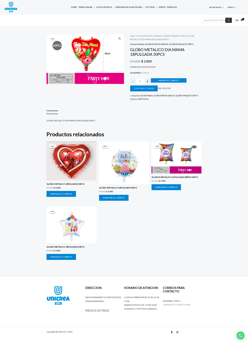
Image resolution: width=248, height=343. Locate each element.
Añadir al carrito (168, 80)
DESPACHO (172, 7)
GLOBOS (158, 36)
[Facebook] (172, 332)
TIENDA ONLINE (85, 7)
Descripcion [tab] (52, 113)
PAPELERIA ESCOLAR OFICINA (129, 7)
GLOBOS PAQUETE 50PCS (175, 36)
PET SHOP (150, 7)
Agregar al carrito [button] (61, 194)
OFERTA (162, 7)
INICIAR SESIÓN (215, 7)
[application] (93, 7)
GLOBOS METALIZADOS (156, 44)
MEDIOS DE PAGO (97, 310)
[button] (119, 38)
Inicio (132, 36)
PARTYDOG (143, 99)
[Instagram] (177, 332)
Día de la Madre (137, 44)
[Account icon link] (242, 7)
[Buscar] (228, 20)
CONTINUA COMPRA (144, 88)
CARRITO (231, 7)
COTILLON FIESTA (104, 7)
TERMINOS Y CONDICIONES (177, 304)
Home (74, 7)
